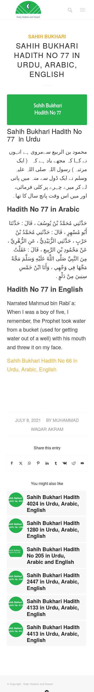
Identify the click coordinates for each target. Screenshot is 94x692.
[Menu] (82, 10)
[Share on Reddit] (73, 463)
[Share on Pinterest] (38, 463)
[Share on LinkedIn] (47, 463)
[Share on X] (20, 463)
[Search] (68, 9)
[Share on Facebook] (11, 463)
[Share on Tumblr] (56, 463)
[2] (47, 109)
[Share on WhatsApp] (29, 463)
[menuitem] (68, 9)
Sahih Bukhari (47, 36)
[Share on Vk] (64, 463)
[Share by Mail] (82, 463)
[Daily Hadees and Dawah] (39, 9)
